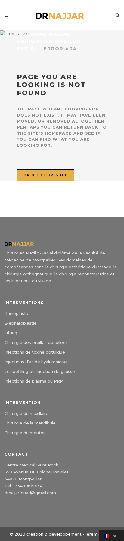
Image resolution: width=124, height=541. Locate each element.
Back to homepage (45, 175)
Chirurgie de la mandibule (30, 423)
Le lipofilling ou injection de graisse (40, 371)
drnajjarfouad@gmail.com (30, 492)
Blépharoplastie (21, 323)
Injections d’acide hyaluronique (36, 361)
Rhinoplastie (17, 313)
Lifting (11, 332)
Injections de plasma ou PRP (34, 381)
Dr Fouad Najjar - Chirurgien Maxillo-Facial (50, 41)
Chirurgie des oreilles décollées (36, 342)
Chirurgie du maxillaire (26, 413)
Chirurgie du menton (25, 432)
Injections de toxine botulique (35, 352)
